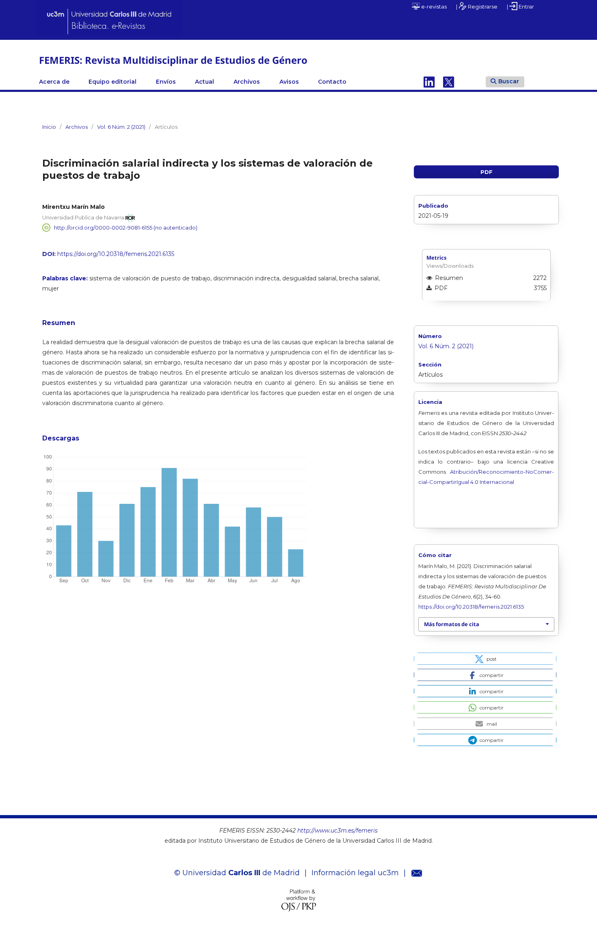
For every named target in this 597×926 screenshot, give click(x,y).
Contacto (332, 81)
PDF (486, 172)
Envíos (166, 81)
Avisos (289, 81)
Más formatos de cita (451, 624)
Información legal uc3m (355, 873)
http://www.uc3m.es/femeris (337, 830)
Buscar (508, 81)
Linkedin (429, 81)
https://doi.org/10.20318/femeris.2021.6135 (115, 254)
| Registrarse (477, 6)
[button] (485, 659)
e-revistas (433, 6)
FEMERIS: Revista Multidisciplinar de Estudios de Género (173, 60)
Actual (204, 81)
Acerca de (54, 81)
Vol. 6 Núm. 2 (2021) (121, 127)
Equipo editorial (112, 81)
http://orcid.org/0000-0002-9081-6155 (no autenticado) (125, 227)
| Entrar (520, 6)
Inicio (49, 127)
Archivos (247, 81)
